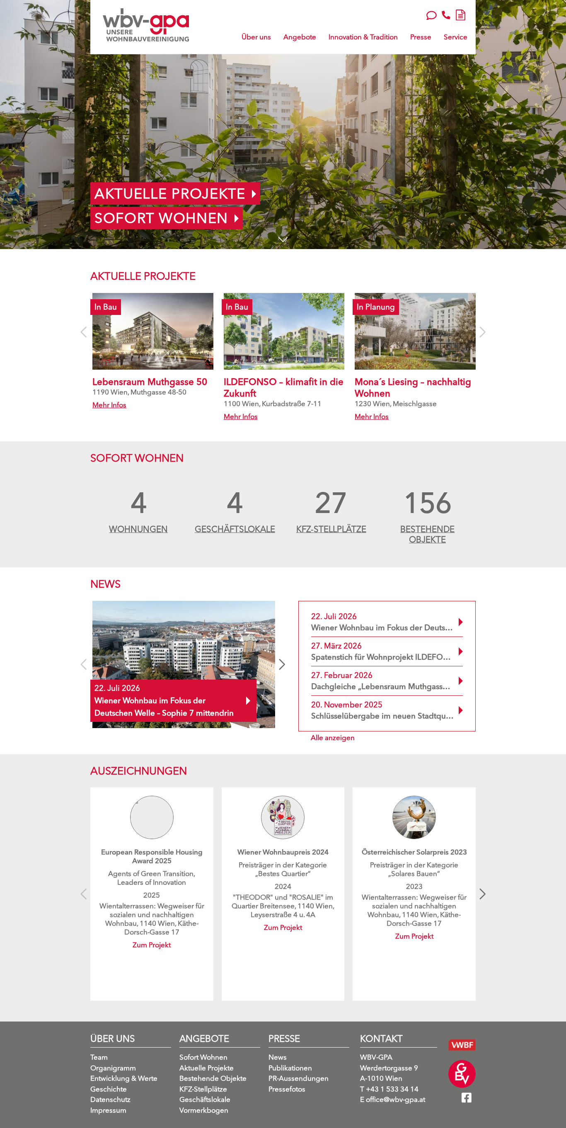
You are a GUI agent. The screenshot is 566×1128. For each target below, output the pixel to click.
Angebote (299, 36)
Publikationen (290, 1067)
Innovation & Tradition (363, 36)
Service (455, 36)
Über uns (256, 36)
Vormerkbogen (203, 1110)
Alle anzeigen (333, 737)
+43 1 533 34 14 (389, 1088)
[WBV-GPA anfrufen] (446, 15)
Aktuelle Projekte (170, 193)
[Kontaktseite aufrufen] (431, 14)
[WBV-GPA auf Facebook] (469, 1100)
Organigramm (113, 1067)
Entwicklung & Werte (123, 1078)
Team (99, 1057)
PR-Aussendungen (298, 1078)
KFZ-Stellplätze (203, 1088)
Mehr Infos (109, 404)
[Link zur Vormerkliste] (460, 14)
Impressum (108, 1110)
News (277, 1057)
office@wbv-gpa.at (392, 1099)
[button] (282, 664)
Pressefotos (286, 1088)
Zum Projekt (152, 944)
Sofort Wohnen (203, 1057)
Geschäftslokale (204, 1099)
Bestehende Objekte (213, 1078)
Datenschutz (110, 1099)
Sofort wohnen (161, 218)
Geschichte (108, 1088)
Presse (420, 36)
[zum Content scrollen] (283, 237)
